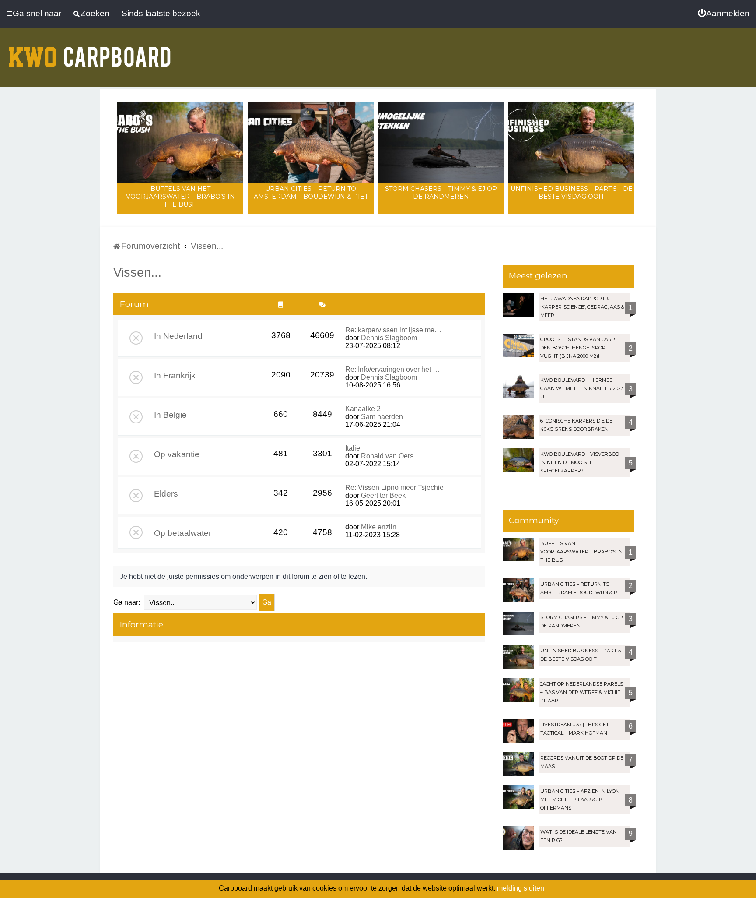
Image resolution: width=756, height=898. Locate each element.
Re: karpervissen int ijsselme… (393, 330)
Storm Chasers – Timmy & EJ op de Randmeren (441, 193)
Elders (166, 493)
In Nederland (178, 336)
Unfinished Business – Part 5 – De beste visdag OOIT (572, 193)
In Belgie (170, 414)
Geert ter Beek (383, 495)
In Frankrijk (175, 375)
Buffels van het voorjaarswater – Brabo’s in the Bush (180, 196)
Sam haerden (382, 416)
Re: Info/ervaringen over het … (392, 369)
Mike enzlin (378, 527)
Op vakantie (177, 454)
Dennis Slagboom (389, 338)
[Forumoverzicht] (90, 51)
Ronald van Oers (387, 456)
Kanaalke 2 (363, 408)
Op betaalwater (182, 533)
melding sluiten (520, 888)
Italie (352, 448)
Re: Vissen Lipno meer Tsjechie (394, 487)
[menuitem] (723, 13)
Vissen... (137, 272)
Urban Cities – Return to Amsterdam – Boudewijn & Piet (311, 193)
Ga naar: (126, 602)
